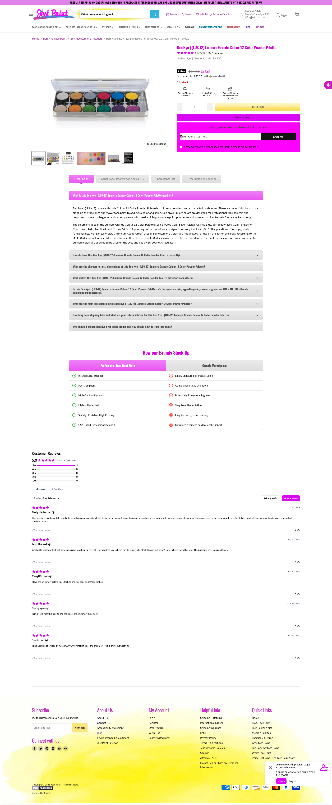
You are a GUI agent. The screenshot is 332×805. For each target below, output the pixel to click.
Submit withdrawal (159, 737)
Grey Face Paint (261, 742)
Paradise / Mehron (262, 737)
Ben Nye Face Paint (55, 38)
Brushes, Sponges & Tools (81, 27)
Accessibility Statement (110, 727)
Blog (99, 732)
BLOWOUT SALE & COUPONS (210, 27)
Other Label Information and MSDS (122, 178)
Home (35, 38)
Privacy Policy (208, 737)
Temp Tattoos (152, 27)
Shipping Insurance (210, 727)
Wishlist (204, 14)
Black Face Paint (261, 722)
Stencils (107, 27)
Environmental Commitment (113, 737)
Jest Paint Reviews (107, 742)
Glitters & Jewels (129, 27)
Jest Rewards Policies (212, 747)
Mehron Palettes (261, 732)
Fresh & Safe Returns (208, 94)
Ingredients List (165, 178)
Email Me (278, 136)
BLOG (248, 27)
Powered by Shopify (42, 793)
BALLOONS (189, 27)
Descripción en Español (201, 178)
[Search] (154, 14)
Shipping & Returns (211, 717)
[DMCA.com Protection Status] (42, 789)
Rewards (174, 14)
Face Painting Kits (262, 727)
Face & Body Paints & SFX (45, 27)
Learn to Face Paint (223, 14)
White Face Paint (261, 752)
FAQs (203, 732)
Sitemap (204, 752)
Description (81, 178)
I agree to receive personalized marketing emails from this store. (221, 146)
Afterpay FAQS (208, 757)
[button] (238, 76)
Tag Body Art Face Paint (265, 747)
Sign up (80, 728)
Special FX (172, 27)
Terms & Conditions (211, 742)
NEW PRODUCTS (233, 27)
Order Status (156, 727)
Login (284, 15)
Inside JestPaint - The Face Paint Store (273, 757)
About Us (102, 717)
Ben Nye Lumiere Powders (86, 38)
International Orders (211, 722)
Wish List (154, 732)
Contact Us (103, 722)
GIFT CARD (260, 27)
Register (153, 722)
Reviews (189, 14)
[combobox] (115, 14)
